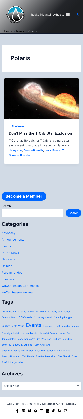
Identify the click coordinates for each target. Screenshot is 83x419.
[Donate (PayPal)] (53, 411)
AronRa (22, 311)
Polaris (56, 150)
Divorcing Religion (63, 317)
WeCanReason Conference (20, 286)
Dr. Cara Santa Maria (13, 326)
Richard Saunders (62, 339)
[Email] (65, 411)
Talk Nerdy (28, 356)
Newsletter (9, 259)
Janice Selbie (9, 339)
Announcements (13, 239)
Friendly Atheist (10, 333)
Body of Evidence (61, 311)
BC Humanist (43, 311)
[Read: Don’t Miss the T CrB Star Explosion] (41, 98)
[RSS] (59, 411)
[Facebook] (17, 411)
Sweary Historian (11, 356)
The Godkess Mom (46, 356)
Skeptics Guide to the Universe (17, 350)
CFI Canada (25, 317)
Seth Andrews (42, 344)
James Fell (65, 333)
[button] (77, 14)
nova (48, 150)
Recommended (12, 272)
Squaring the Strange (58, 350)
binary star (15, 150)
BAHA (31, 311)
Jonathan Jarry (26, 339)
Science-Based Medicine (17, 344)
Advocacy (8, 233)
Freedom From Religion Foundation (61, 326)
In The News (10, 253)
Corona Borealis (33, 150)
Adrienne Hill (9, 311)
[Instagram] (23, 411)
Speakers (8, 279)
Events (6, 246)
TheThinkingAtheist (12, 362)
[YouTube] (41, 411)
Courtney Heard (43, 317)
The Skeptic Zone (67, 356)
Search (6, 206)
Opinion (7, 266)
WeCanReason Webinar (18, 292)
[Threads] (47, 411)
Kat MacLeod (43, 339)
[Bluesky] (29, 411)
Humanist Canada (48, 333)
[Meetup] (35, 411)
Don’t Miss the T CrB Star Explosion (40, 133)
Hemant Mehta (29, 333)
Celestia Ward (9, 317)
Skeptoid (40, 350)
